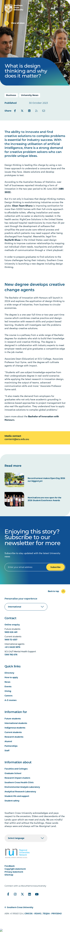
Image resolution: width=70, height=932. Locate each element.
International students (16, 723)
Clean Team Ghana (22, 205)
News (7, 682)
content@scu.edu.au (17, 439)
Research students (14, 737)
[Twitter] (22, 110)
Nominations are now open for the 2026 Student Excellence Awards (44, 499)
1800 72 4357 (11, 639)
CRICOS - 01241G (33, 913)
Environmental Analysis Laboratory (22, 787)
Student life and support (17, 796)
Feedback (10, 866)
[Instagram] (15, 894)
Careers (8, 695)
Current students (13, 732)
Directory (9, 673)
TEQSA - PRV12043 (52, 913)
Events (8, 686)
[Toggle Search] (56, 5)
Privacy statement (14, 872)
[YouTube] (36, 894)
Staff (7, 750)
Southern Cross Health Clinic (19, 782)
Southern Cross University (20, 907)
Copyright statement (15, 869)
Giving (8, 691)
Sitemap (9, 875)
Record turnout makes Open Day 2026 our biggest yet (46, 479)
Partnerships (11, 746)
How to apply (11, 677)
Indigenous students (15, 727)
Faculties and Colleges (16, 769)
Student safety (12, 800)
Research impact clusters (17, 778)
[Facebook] (15, 110)
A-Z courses (10, 700)
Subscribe (55, 567)
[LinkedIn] (29, 110)
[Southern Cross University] (14, 9)
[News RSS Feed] (36, 110)
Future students (13, 718)
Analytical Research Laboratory (20, 791)
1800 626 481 (11, 632)
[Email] (43, 110)
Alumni (8, 741)
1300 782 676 (11, 654)
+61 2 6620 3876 (12, 647)
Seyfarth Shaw (13, 239)
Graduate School (13, 773)
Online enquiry (12, 624)
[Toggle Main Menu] (63, 5)
